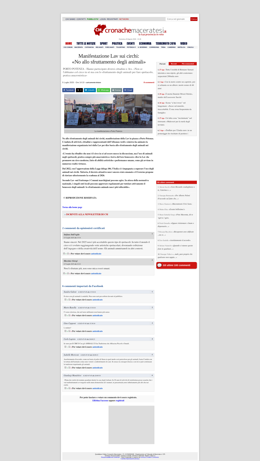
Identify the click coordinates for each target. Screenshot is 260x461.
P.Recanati (109, 47)
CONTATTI (81, 19)
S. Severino (142, 47)
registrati (120, 400)
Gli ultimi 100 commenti (176, 265)
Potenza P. (131, 47)
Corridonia (154, 47)
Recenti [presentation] (174, 63)
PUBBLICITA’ (93, 19)
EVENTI (131, 43)
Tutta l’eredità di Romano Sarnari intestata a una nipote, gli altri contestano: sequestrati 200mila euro (176, 73)
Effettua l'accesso (100, 400)
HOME (68, 43)
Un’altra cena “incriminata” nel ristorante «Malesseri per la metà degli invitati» (175, 121)
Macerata (78, 47)
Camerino (172, 47)
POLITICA (117, 43)
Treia (163, 47)
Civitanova (89, 47)
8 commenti (149, 82)
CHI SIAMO (70, 19)
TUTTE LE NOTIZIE (86, 43)
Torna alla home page (72, 207)
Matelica (181, 47)
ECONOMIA (145, 43)
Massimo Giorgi (71, 260)
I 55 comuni (68, 47)
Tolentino (120, 47)
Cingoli (190, 47)
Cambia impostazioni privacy (130, 459)
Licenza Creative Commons (150, 457)
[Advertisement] (131, 425)
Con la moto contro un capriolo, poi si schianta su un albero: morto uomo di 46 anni (176, 85)
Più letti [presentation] (162, 63)
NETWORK (124, 19)
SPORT (104, 43)
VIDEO (183, 43)
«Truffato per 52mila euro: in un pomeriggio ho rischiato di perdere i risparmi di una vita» (175, 133)
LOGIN (103, 19)
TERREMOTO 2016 (166, 43)
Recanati (99, 47)
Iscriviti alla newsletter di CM (86, 214)
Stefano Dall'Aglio (72, 234)
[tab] (162, 63)
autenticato (96, 253)
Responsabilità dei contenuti (110, 457)
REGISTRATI (112, 19)
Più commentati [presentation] (188, 63)
